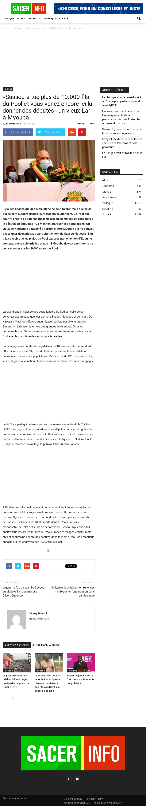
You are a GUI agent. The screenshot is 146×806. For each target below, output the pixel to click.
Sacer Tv (107, 208)
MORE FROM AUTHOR (46, 645)
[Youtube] (77, 779)
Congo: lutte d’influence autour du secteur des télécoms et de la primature (122, 143)
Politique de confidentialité (108, 802)
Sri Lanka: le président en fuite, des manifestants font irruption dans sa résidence (73, 591)
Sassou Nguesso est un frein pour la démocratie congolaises (80, 679)
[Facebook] (69, 779)
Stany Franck (13, 123)
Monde (21, 18)
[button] (138, 18)
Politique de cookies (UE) (76, 802)
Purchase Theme (95, 798)
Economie (34, 18)
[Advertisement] (73, 58)
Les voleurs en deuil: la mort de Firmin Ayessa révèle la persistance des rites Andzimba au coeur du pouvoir (47, 683)
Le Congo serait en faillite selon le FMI (122, 154)
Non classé (109, 197)
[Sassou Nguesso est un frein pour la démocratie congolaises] (81, 662)
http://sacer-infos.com (39, 619)
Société (63, 18)
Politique (50, 18)
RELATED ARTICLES (17, 645)
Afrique (9, 18)
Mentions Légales (72, 798)
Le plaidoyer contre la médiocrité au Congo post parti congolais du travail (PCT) (121, 101)
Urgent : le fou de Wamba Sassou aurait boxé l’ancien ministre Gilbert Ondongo (23, 591)
